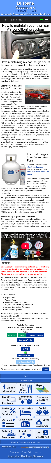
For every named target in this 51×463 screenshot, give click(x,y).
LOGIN (46, 369)
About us (38, 452)
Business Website (25, 340)
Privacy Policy (27, 452)
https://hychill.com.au (35, 167)
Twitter (21, 335)
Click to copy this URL (25, 362)
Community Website (35, 335)
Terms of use (15, 452)
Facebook (12, 335)
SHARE (25, 349)
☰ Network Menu (25, 380)
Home (5, 19)
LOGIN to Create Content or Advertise (25, 442)
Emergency (16, 19)
